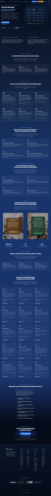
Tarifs (22, 1)
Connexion (45, 1)
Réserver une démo (40, 1)
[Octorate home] (3, 1)
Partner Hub (25, 1)
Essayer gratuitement (34, 1)
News (28, 1)
